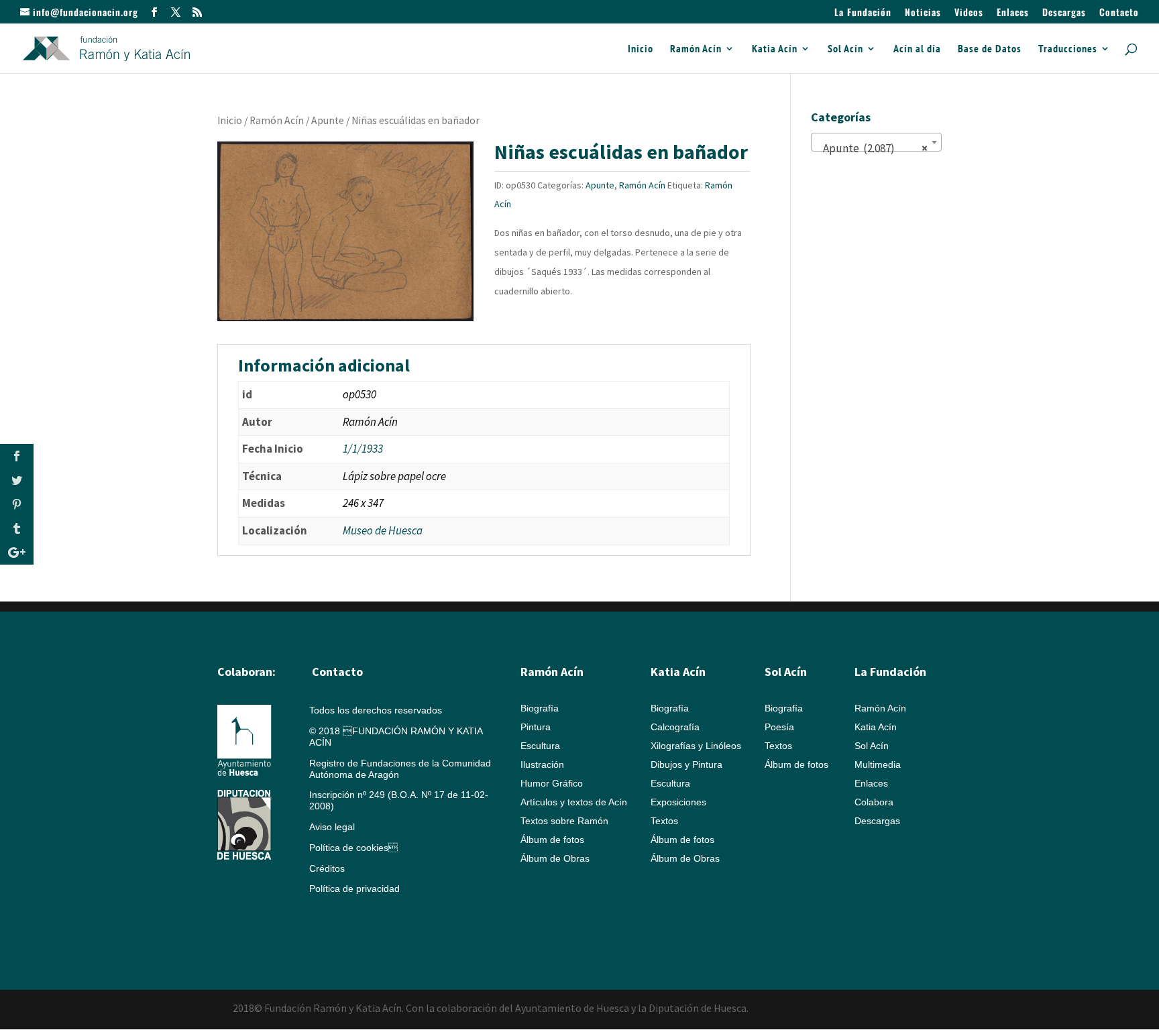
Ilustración (542, 764)
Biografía (539, 708)
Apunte (327, 120)
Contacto (1119, 13)
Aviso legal (332, 826)
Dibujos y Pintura (686, 764)
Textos (664, 820)
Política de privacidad (354, 888)
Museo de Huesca (383, 530)
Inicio (640, 49)
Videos (968, 13)
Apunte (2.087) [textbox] (872, 148)
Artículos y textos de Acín (573, 802)
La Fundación (862, 13)
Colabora (873, 802)
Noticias (923, 13)
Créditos (327, 868)
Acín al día (917, 49)
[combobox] (876, 142)
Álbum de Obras (555, 858)
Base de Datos (990, 49)
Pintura (535, 727)
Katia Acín (774, 49)
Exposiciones (678, 802)
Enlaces (1013, 13)
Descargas (1064, 13)
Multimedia (877, 764)
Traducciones (1067, 49)
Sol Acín (845, 49)
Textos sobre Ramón (564, 820)
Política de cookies (353, 847)
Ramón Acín (696, 49)
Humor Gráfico (551, 783)
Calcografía (675, 727)
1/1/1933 (363, 448)
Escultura (540, 745)
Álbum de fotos (552, 839)
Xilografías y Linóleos (696, 745)
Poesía (779, 727)
